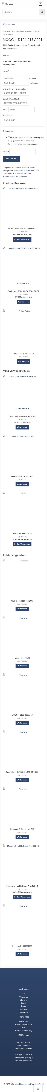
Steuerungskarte (22, 177)
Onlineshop (23, 997)
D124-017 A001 (8, 174)
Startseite (6, 31)
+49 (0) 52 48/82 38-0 (23, 1055)
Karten (32, 168)
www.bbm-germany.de (23, 1061)
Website (6, 151)
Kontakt (24, 1003)
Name (6, 71)
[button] (34, 3)
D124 (37, 171)
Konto (23, 1006)
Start (23, 994)
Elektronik (27, 31)
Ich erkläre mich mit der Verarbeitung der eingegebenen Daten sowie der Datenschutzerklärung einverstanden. (26, 141)
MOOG (17, 174)
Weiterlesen (23, 302)
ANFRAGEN (11, 159)
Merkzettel (24, 1009)
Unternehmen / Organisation (15, 89)
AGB (23, 1028)
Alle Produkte (17, 31)
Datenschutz (8, 131)
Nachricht (7, 116)
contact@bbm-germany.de (23, 1058)
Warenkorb (23, 1012)
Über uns (23, 1000)
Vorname (32, 78)
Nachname (33, 83)
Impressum (23, 1021)
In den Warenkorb (22, 239)
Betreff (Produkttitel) (11, 99)
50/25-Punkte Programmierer (24, 171)
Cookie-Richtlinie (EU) (23, 1031)
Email (5, 110)
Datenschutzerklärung (23, 1024)
